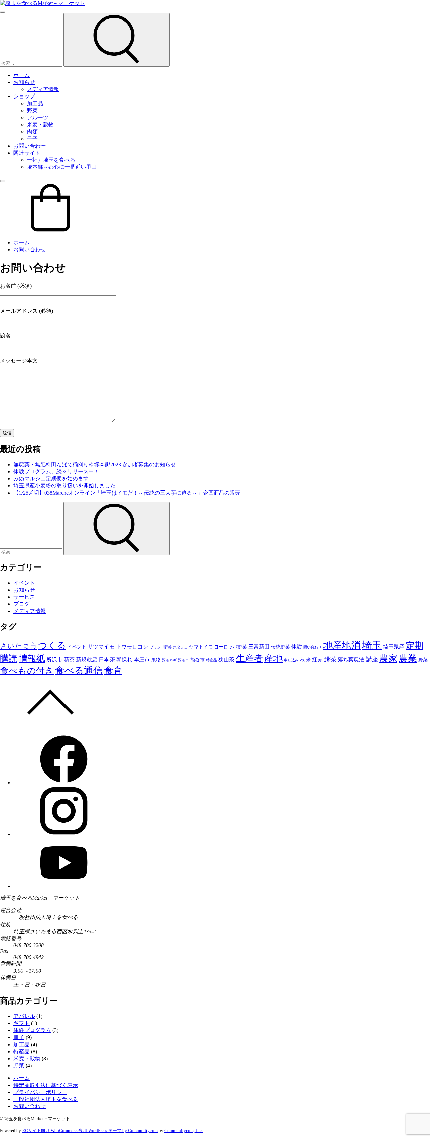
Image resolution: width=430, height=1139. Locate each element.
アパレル (24, 1016)
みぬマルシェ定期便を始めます (51, 478)
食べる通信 (79, 670)
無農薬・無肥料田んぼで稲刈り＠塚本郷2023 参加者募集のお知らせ (94, 464)
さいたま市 (18, 646)
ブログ (21, 604)
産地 (273, 658)
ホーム (21, 75)
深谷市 (183, 660)
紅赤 (317, 659)
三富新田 (259, 646)
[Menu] (2, 12)
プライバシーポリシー (40, 1092)
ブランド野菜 (160, 647)
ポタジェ (180, 647)
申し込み (291, 660)
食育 (113, 671)
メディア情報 (43, 89)
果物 (156, 659)
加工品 (35, 103)
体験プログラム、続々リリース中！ (56, 471)
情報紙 (32, 658)
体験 (296, 646)
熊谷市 (197, 659)
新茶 (69, 659)
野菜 (32, 110)
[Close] (2, 181)
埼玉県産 (393, 646)
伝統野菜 (280, 647)
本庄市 (142, 659)
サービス (24, 597)
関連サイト (26, 153)
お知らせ (24, 82)
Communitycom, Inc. (183, 1130)
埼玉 (372, 645)
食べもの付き (27, 671)
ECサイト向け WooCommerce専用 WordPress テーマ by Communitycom (90, 1130)
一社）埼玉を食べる (51, 160)
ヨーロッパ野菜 (230, 647)
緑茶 (330, 659)
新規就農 (86, 659)
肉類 (32, 131)
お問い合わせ (29, 146)
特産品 (211, 660)
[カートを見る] (50, 231)
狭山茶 (226, 659)
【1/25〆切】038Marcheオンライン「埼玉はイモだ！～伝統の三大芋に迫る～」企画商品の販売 (127, 493)
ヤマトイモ (201, 647)
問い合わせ (312, 647)
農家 (388, 658)
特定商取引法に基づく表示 (45, 1085)
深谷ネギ (169, 660)
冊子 (32, 139)
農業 (408, 658)
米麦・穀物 (40, 124)
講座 (372, 659)
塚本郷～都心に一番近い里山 (62, 167)
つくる (52, 645)
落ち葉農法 (351, 659)
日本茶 (107, 659)
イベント (24, 583)
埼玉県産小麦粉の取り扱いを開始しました (64, 485)
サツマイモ (101, 646)
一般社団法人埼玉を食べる (45, 1099)
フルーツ (37, 117)
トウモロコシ (132, 646)
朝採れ (124, 659)
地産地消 (342, 645)
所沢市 (54, 659)
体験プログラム (32, 1030)
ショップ (24, 96)
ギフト (21, 1023)
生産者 (249, 658)
